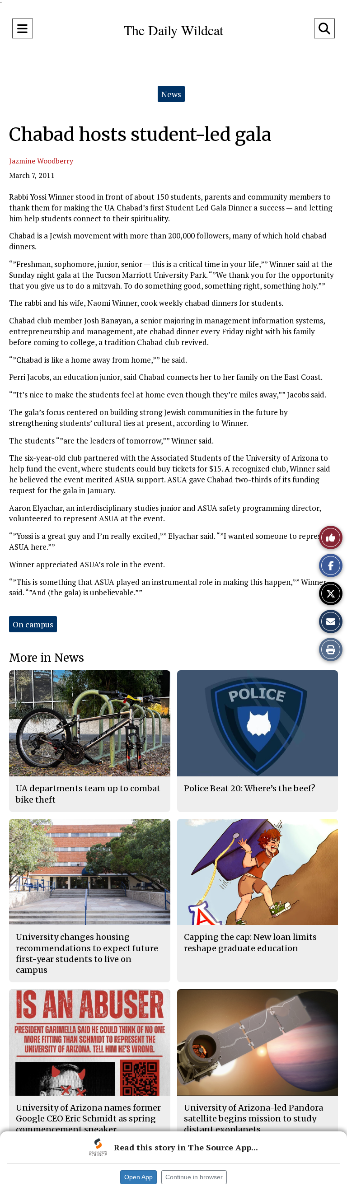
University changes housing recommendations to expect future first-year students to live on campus (87, 953)
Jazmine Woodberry (41, 161)
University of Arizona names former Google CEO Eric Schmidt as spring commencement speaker (88, 1118)
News (171, 94)
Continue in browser (194, 1177)
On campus (33, 624)
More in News (46, 658)
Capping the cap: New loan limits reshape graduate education (250, 942)
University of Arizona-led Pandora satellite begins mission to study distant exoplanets (253, 1118)
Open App (138, 1177)
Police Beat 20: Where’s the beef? (249, 788)
